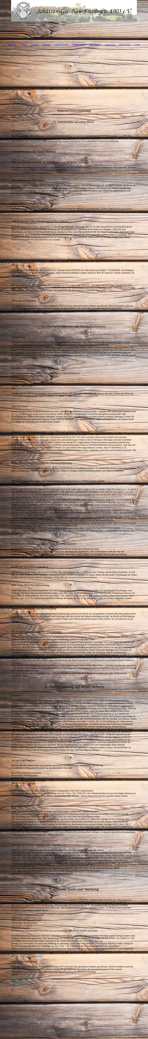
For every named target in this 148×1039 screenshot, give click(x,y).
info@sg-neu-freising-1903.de (30, 388)
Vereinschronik (61, 45)
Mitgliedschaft (79, 45)
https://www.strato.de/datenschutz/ (27, 280)
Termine (34, 45)
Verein (24, 45)
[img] (74, 11)
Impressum (110, 45)
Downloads (95, 45)
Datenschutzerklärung (21, 985)
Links (137, 45)
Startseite (12, 45)
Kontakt (46, 45)
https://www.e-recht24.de (22, 977)
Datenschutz (124, 45)
